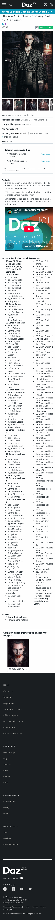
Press (5, 770)
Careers (6, 776)
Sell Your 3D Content (12, 709)
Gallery (6, 807)
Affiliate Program (10, 715)
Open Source (9, 727)
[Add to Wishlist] (37, 27)
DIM (46, 133)
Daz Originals (14, 115)
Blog (5, 758)
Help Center (8, 703)
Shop (5, 832)
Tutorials (7, 697)
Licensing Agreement (12, 907)
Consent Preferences (12, 733)
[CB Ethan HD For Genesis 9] (18, 653)
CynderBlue (28, 115)
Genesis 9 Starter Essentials (34, 119)
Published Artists (10, 844)
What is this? (45, 154)
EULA (12, 909)
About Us (7, 764)
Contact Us (8, 691)
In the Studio (9, 801)
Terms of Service (30, 907)
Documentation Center (13, 721)
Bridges (6, 782)
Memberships (9, 752)
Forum (6, 813)
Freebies (7, 838)
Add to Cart (46, 27)
